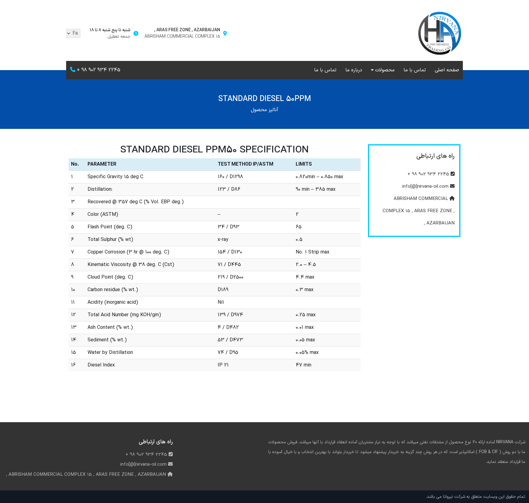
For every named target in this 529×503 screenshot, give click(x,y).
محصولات (385, 70)
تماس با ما (414, 70)
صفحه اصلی (447, 70)
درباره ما (353, 70)
